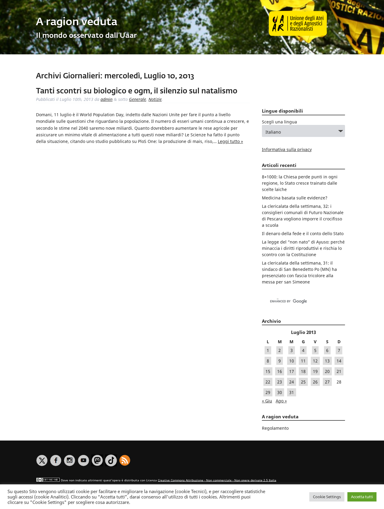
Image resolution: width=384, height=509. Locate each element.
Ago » (281, 401)
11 (303, 361)
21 (339, 371)
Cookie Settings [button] (327, 496)
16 (279, 371)
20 (327, 371)
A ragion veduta (76, 22)
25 (303, 382)
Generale (137, 99)
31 (291, 392)
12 (315, 361)
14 (339, 361)
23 (279, 382)
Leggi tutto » (230, 141)
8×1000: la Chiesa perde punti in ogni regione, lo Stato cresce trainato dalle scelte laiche (300, 183)
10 (291, 361)
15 (268, 371)
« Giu (267, 401)
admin (106, 99)
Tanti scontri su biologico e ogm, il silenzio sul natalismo (136, 91)
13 (327, 361)
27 (327, 382)
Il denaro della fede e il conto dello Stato (303, 233)
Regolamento (275, 428)
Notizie (155, 99)
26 (315, 382)
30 (279, 392)
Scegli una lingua (279, 122)
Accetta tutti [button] (362, 496)
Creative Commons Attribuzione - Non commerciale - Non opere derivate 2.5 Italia (217, 480)
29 (268, 392)
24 (291, 382)
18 (303, 371)
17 (291, 371)
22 (268, 382)
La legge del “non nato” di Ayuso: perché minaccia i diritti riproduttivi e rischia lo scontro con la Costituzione (303, 248)
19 (315, 371)
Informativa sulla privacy (287, 149)
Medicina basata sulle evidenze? (294, 198)
